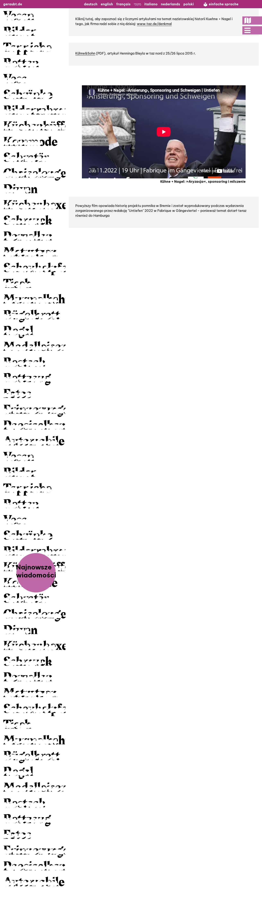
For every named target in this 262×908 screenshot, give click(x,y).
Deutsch (90, 4)
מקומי (137, 4)
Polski (188, 4)
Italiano (151, 4)
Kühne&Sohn (85, 53)
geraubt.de (12, 4)
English (107, 4)
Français (123, 4)
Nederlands (170, 4)
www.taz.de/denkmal (154, 24)
